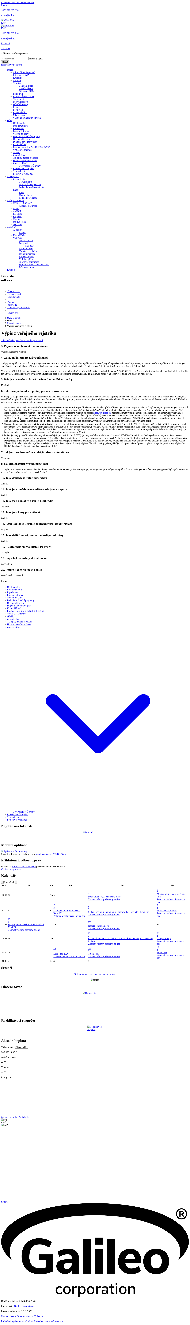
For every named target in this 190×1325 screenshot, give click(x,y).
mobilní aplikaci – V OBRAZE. (51, 854)
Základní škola (26, 85)
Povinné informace (22, 131)
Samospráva (13, 176)
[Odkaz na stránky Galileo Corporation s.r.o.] (95, 1296)
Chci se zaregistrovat (11, 869)
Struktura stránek (25, 1316)
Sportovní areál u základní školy (34, 264)
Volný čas (17, 238)
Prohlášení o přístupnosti (12, 1321)
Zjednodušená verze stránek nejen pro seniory (95, 974)
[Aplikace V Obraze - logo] (14, 851)
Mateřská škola (26, 88)
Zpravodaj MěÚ (20, 163)
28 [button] (54, 949)
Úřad (9, 120)
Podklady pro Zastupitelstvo (32, 187)
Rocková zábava (96, 938)
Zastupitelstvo (19, 179)
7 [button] (54, 906)
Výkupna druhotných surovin (27, 118)
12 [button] (9, 920)
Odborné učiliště (26, 91)
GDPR (16, 152)
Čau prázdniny (164, 938)
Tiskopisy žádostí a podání (25, 158)
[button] (98, 809)
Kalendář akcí (19, 235)
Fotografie (24, 243)
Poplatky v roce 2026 (23, 174)
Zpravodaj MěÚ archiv (30, 166)
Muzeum (17, 80)
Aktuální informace (28, 206)
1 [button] (88, 892)
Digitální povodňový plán (25, 142)
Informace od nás (27, 267)
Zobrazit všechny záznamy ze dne (104, 899)
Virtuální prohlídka (28, 251)
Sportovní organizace (29, 262)
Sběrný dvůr (19, 99)
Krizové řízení (19, 144)
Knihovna (17, 77)
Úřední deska (19, 123)
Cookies (29, 1321)
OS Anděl (17, 224)
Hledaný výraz (36, 58)
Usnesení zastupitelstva (30, 184)
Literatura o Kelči (21, 75)
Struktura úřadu (20, 126)
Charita (16, 219)
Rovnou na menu (26, 2)
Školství (17, 83)
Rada (15, 190)
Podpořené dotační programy (26, 136)
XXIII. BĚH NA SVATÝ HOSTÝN (121, 938)
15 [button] (89, 921)
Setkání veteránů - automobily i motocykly (108, 912)
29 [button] (89, 949)
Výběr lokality (8, 1047)
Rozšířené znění (23, 340)
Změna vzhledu (8, 1316)
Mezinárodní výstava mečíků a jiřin (104, 896)
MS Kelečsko (19, 222)
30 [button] (158, 948)
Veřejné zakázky (20, 134)
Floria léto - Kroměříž (139, 912)
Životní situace (20, 155)
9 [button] (157, 906)
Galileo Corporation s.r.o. (26, 1306)
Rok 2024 (29, 246)
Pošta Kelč (18, 110)
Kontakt (11, 270)
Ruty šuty (17, 216)
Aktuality (17, 230)
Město (10, 69)
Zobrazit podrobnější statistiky (15, 1117)
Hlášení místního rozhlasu (25, 160)
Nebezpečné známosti (98, 926)
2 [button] (157, 890)
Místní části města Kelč (24, 72)
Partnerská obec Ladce (23, 96)
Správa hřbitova (20, 102)
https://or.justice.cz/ (102, 413)
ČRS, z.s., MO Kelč (22, 203)
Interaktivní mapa (27, 254)
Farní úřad (18, 94)
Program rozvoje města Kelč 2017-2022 (31, 147)
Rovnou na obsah (9, 2)
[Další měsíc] (16, 882)
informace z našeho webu (24, 866)
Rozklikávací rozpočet (23, 168)
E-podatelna (18, 128)
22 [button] (89, 934)
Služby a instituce (15, 200)
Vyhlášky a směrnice (22, 150)
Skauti (16, 208)
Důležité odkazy (20, 104)
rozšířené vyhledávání (11, 64)
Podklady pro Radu (28, 198)
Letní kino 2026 (60, 910)
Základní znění (8, 340)
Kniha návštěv (20, 112)
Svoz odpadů (19, 171)
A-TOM (17, 211)
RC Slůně (17, 214)
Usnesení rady (25, 195)
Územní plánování (21, 139)
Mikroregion (19, 115)
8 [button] (88, 908)
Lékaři (16, 107)
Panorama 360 (26, 248)
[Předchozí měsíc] (2, 882)
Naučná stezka (26, 240)
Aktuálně (11, 227)
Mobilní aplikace (27, 259)
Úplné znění (37, 340)
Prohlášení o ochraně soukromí (48, 1321)
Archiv (22, 232)
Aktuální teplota (26, 256)
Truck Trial (93, 953)
